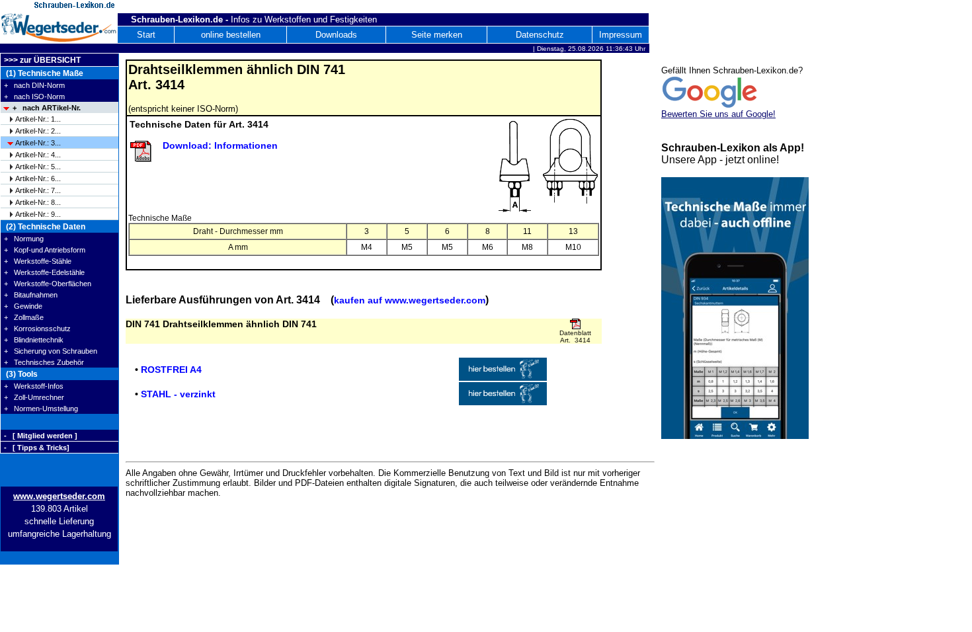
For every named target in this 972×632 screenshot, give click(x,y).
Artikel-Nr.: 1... (38, 119)
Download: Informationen (220, 145)
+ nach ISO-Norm (34, 96)
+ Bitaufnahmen (31, 295)
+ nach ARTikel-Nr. (47, 108)
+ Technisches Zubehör (44, 362)
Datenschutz (540, 35)
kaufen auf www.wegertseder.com (409, 300)
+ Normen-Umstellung (41, 409)
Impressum (620, 35)
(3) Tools (21, 374)
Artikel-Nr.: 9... (38, 214)
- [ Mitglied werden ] (40, 436)
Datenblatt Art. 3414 (575, 336)
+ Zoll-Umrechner (34, 397)
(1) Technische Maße (43, 73)
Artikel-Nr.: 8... (38, 202)
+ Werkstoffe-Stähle (37, 261)
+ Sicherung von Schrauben (50, 351)
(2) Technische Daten (44, 226)
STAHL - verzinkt (178, 394)
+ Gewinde (23, 306)
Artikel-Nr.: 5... (38, 167)
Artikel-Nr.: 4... (38, 155)
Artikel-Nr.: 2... (38, 131)
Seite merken (436, 35)
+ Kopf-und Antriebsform (44, 250)
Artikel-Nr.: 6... (38, 178)
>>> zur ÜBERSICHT (42, 60)
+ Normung (24, 239)
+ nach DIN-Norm (34, 85)
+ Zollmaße (24, 317)
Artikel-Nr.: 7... (38, 190)
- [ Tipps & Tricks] (36, 448)
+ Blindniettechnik (33, 340)
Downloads (336, 35)
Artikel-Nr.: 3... (38, 143)
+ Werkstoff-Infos (33, 386)
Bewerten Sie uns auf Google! (718, 114)
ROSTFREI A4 (171, 369)
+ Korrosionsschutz (37, 329)
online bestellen (231, 35)
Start (146, 35)
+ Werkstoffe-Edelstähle (44, 272)
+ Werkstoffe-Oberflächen (47, 284)
